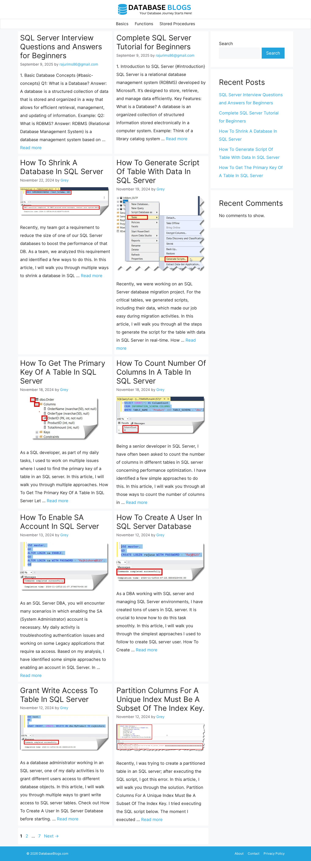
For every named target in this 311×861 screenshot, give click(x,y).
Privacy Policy (274, 853)
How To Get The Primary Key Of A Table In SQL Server (62, 372)
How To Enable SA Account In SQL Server (59, 522)
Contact (253, 853)
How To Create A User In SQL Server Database (159, 522)
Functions (144, 23)
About (239, 853)
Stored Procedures (177, 23)
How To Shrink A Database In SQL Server (61, 167)
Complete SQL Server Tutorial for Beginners (153, 42)
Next (51, 836)
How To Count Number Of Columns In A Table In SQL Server (161, 372)
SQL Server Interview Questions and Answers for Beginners (61, 46)
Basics (122, 23)
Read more (31, 147)
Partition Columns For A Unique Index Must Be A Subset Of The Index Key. (160, 699)
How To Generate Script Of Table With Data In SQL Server (158, 171)
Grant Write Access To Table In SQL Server (59, 695)
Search (226, 43)
